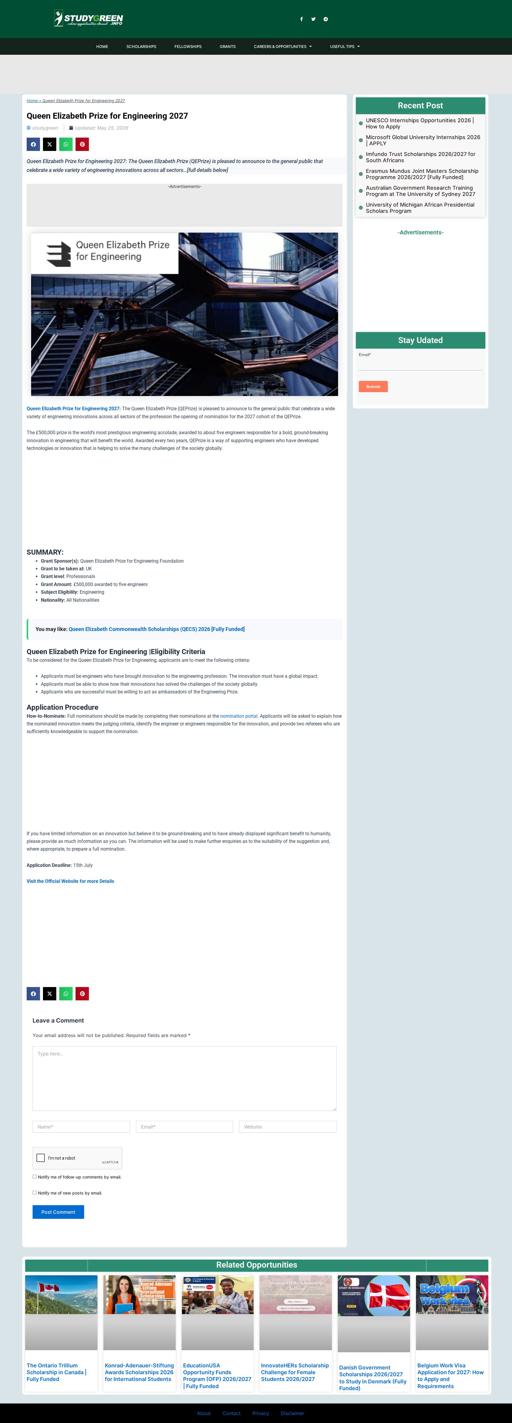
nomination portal (238, 716)
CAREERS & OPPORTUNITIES (280, 46)
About (204, 1413)
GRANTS (228, 46)
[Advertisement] (256, 73)
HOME (102, 46)
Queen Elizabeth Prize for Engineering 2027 (73, 408)
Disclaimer (292, 1413)
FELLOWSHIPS (188, 46)
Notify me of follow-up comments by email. (79, 1176)
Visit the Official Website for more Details (70, 881)
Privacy (260, 1413)
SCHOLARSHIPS (141, 46)
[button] (33, 144)
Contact (232, 1413)
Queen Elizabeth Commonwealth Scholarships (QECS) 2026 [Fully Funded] (157, 629)
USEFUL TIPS (342, 46)
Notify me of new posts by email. (70, 1192)
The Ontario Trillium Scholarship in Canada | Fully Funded (57, 1372)
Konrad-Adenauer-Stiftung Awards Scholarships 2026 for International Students (139, 1372)
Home (32, 100)
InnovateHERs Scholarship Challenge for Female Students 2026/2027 (295, 1372)
